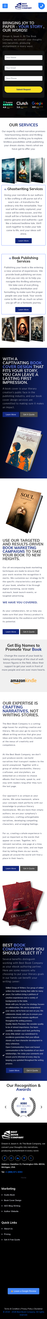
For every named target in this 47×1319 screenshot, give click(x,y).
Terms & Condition (12, 1309)
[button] (5, 1107)
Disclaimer (38, 1309)
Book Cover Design (12, 1200)
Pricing (7, 1234)
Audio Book (9, 1195)
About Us (8, 1228)
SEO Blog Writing (12, 1206)
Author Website (11, 1211)
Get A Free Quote (12, 1239)
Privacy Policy (27, 1309)
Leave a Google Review (25, 1291)
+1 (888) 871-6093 (13, 1172)
